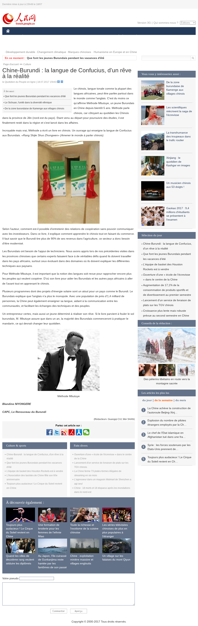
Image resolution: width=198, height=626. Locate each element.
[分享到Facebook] (49, 432)
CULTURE (99, 36)
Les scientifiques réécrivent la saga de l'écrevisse (179, 111)
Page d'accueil (11, 64)
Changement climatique (51, 51)
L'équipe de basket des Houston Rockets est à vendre (35, 471)
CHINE (13, 36)
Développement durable (20, 51)
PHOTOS (14, 44)
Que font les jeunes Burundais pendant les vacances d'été (65, 57)
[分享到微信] (86, 432)
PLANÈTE (134, 36)
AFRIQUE (64, 36)
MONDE (48, 36)
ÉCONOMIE (30, 36)
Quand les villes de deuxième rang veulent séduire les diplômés (20, 559)
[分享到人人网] (79, 432)
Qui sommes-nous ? (166, 22)
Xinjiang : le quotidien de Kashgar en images (178, 161)
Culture (27, 64)
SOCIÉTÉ (117, 36)
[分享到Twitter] (57, 432)
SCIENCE (81, 36)
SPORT (150, 36)
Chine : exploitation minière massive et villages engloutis (82, 559)
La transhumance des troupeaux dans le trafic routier (178, 136)
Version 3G (144, 22)
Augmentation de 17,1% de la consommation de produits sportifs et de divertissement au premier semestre (167, 290)
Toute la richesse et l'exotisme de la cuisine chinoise (84, 528)
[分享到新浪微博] (64, 432)
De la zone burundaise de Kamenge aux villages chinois (34, 108)
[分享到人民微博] (71, 432)
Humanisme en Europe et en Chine (115, 51)
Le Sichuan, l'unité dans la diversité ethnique (28, 102)
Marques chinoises (79, 51)
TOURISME (167, 36)
